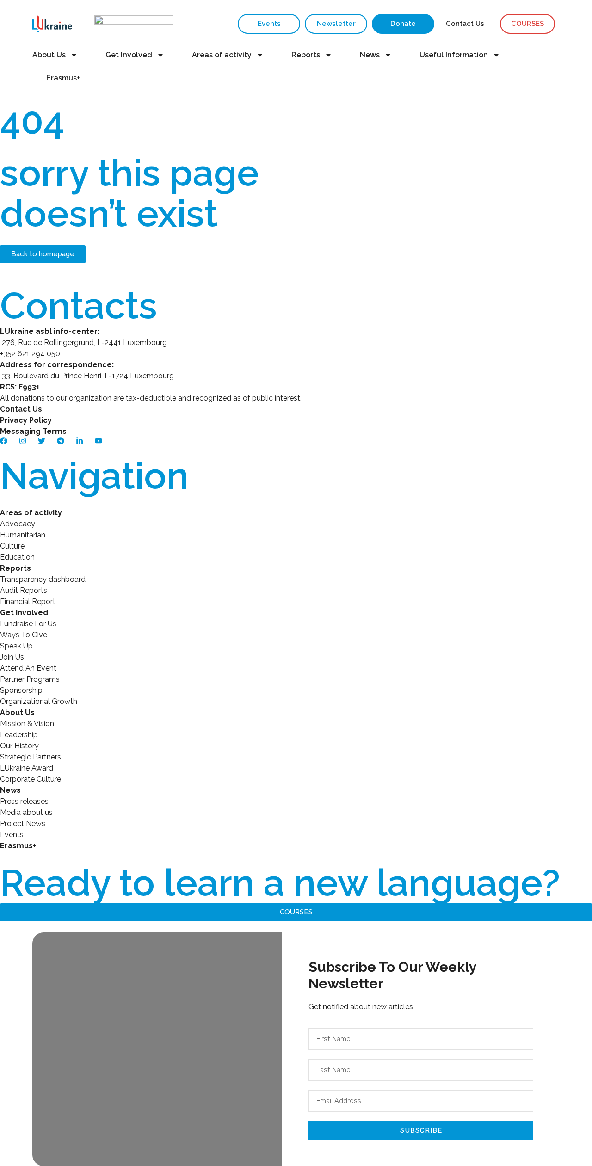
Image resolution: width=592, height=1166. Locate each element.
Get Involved (128, 54)
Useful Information (453, 54)
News (370, 54)
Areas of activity (222, 54)
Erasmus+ (63, 78)
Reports (305, 54)
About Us (49, 54)
